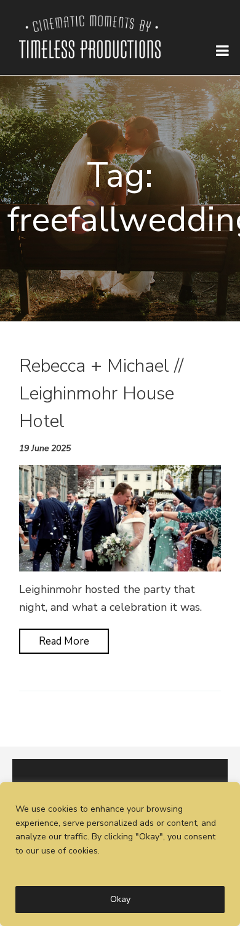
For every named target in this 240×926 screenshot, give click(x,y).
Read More (64, 641)
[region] (120, 854)
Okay (120, 899)
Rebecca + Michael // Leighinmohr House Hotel (101, 393)
